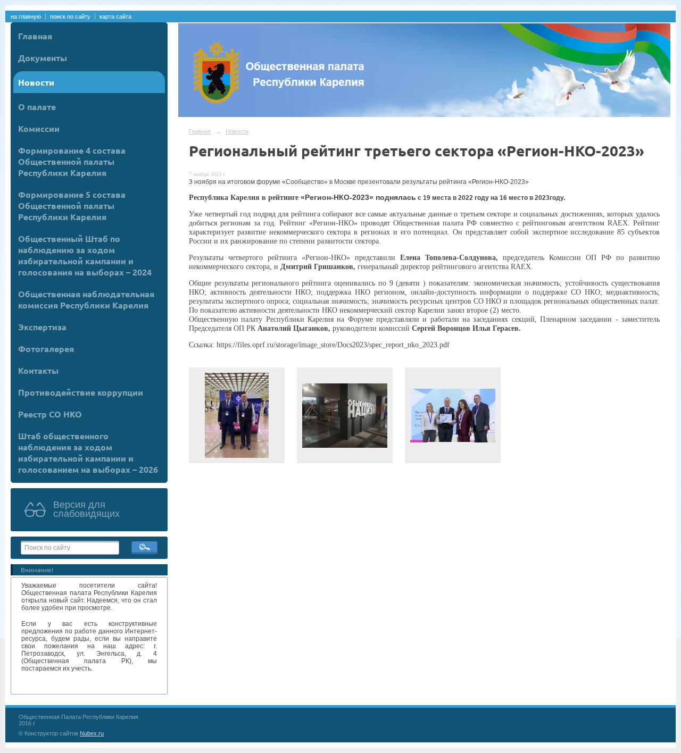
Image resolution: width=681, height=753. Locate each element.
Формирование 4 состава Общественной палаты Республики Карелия (72, 161)
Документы (42, 57)
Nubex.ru (92, 733)
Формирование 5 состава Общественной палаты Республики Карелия (72, 205)
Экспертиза (42, 326)
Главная (35, 35)
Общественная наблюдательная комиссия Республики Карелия (86, 299)
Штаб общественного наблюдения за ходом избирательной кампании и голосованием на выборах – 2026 (88, 452)
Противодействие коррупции (80, 392)
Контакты (38, 370)
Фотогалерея (46, 348)
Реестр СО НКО (50, 414)
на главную (26, 16)
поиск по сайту (70, 16)
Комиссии (39, 128)
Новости (36, 82)
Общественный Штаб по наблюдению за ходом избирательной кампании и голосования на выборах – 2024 (85, 255)
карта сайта (115, 16)
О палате (37, 106)
